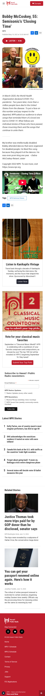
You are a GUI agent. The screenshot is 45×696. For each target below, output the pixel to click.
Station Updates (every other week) (19, 393)
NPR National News (17, 198)
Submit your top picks (22, 362)
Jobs (6, 672)
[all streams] (42, 693)
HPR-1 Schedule (10, 647)
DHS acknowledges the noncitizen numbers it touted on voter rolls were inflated (22, 439)
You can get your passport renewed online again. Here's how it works (22, 577)
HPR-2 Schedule (10, 652)
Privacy (7, 667)
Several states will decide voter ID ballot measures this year (24, 471)
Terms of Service (11, 662)
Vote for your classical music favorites (22, 338)
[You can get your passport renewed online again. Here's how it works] (21, 558)
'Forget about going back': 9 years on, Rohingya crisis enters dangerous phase (23, 461)
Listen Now (22, 281)
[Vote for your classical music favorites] (22, 311)
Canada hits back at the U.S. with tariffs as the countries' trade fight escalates (24, 450)
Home (7, 642)
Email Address (10, 383)
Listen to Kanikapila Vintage (22, 264)
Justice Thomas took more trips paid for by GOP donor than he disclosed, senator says (21, 523)
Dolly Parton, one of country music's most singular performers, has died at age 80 (24, 427)
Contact (7, 657)
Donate (37, 3)
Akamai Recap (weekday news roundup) (21, 400)
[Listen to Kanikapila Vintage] (22, 239)
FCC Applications (11, 682)
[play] (3, 693)
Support (7, 677)
